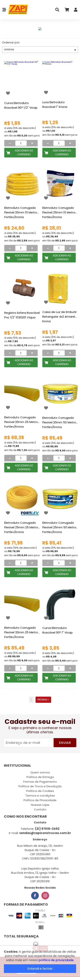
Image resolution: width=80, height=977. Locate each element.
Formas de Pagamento (40, 782)
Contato (40, 809)
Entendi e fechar (40, 968)
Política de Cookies (40, 791)
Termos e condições (40, 795)
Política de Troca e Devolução (40, 786)
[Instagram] (45, 895)
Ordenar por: (11, 42)
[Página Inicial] (17, 10)
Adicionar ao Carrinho (24, 152)
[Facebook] (35, 895)
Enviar (65, 742)
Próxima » (43, 699)
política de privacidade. (56, 960)
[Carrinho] (67, 10)
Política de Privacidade (40, 800)
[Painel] (75, 10)
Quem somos (40, 772)
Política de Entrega (40, 777)
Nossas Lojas (40, 805)
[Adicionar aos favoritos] (8, 93)
